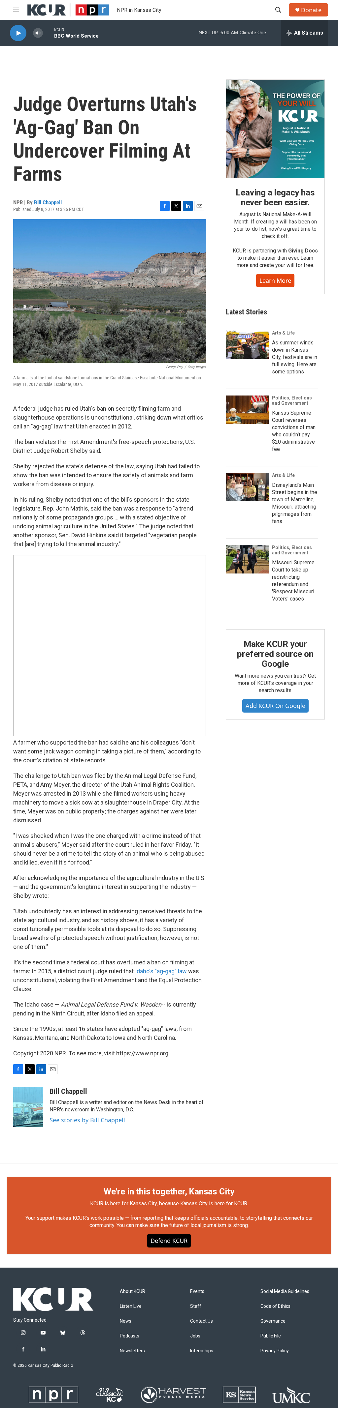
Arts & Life (283, 333)
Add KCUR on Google (275, 706)
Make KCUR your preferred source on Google (275, 654)
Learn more (275, 280)
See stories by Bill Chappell (87, 1120)
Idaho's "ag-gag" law (161, 971)
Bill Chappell (48, 202)
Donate (311, 10)
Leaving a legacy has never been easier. (275, 197)
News (125, 1321)
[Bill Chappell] (28, 1107)
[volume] (38, 33)
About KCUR (132, 1291)
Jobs (195, 1336)
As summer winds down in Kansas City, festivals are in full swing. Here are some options (294, 357)
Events (197, 1291)
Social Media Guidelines (284, 1291)
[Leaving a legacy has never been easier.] (275, 129)
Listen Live (131, 1306)
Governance (273, 1321)
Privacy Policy (274, 1350)
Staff (195, 1306)
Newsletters (132, 1350)
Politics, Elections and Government (292, 400)
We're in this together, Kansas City (169, 1191)
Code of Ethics (275, 1306)
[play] (18, 33)
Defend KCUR (169, 1241)
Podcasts (129, 1336)
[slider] (49, 32)
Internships (201, 1350)
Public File (270, 1336)
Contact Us (201, 1321)
